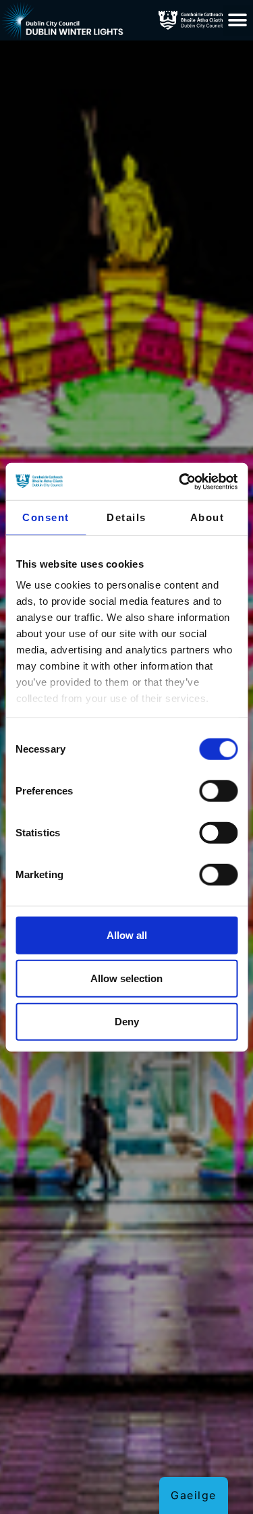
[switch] (218, 790)
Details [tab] (126, 517)
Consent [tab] (45, 517)
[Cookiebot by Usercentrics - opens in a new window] (180, 481)
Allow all (127, 934)
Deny (127, 1021)
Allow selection (126, 977)
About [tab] (207, 517)
